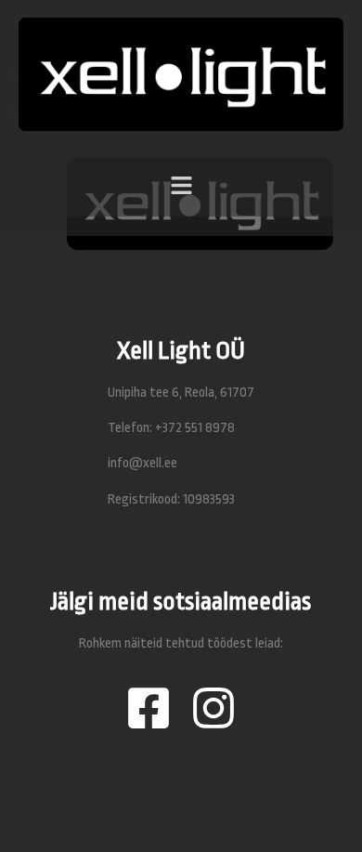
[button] (181, 205)
